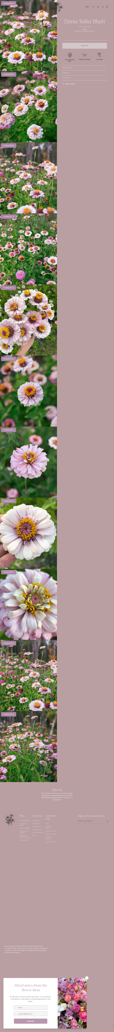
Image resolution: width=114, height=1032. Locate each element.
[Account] (98, 6)
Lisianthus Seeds (23, 824)
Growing (65, 73)
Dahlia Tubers (24, 828)
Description (66, 68)
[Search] (93, 6)
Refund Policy (50, 831)
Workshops (36, 827)
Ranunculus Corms (24, 832)
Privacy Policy (50, 834)
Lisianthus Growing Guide (25, 836)
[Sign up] (108, 821)
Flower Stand (37, 829)
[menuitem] (41, 6)
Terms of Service (48, 837)
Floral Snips (24, 840)
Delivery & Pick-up (51, 842)
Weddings (36, 824)
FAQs (47, 824)
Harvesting (66, 78)
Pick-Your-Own (38, 832)
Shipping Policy (48, 827)
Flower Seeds (24, 821)
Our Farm (35, 821)
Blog (34, 835)
